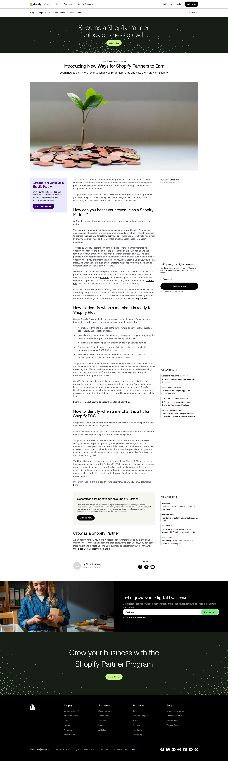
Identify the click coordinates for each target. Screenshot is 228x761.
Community (69, 4)
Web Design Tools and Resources (175, 376)
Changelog (137, 734)
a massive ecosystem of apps (129, 372)
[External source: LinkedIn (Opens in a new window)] (152, 567)
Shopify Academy (85, 4)
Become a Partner (43, 206)
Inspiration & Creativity (171, 410)
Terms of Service (62, 749)
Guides (135, 720)
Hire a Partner (172, 720)
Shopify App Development (172, 387)
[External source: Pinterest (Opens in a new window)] (196, 749)
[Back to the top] (32, 707)
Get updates (179, 286)
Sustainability (69, 734)
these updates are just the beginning (91, 549)
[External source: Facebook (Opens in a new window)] (140, 567)
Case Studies (59, 13)
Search (192, 13)
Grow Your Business (117, 61)
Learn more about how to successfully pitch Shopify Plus (102, 402)
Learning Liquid (168, 514)
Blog (32, 13)
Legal (76, 749)
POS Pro (104, 277)
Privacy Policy (89, 749)
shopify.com (166, 4)
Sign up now (86, 517)
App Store (102, 720)
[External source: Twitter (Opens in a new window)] (146, 567)
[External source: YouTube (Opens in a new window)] (174, 749)
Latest (71, 13)
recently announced (87, 230)
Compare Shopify (140, 715)
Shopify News (44, 13)
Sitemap (104, 749)
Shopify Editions (71, 715)
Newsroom (69, 730)
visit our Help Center (136, 298)
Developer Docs (105, 711)
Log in (178, 4)
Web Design (166, 503)
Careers (67, 720)
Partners (101, 725)
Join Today (114, 43)
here (75, 485)
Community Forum (175, 715)
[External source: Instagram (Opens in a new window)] (179, 749)
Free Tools (137, 730)
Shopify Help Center (175, 711)
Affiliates (102, 730)
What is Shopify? (71, 711)
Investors (68, 725)
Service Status (173, 725)
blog (104, 61)
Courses (136, 725)
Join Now (191, 4)
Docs (57, 4)
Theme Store (104, 715)
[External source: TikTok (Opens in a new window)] (185, 749)
